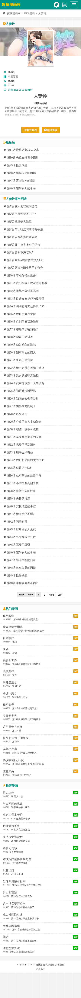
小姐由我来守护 (13, 815)
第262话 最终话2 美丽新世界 (26, 663)
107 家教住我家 (20, 862)
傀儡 (5, 649)
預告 (14, 674)
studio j (11, 72)
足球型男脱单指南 (14, 881)
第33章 (15, 741)
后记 (14, 652)
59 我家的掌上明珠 (20, 807)
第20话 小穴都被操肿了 (22, 907)
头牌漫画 (49, 964)
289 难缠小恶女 (20, 697)
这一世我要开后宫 (14, 903)
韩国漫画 (29, 13)
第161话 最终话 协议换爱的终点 (28, 763)
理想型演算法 (11, 948)
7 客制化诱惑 (16, 851)
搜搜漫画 (40, 964)
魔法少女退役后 (13, 837)
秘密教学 (8, 616)
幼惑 (5, 937)
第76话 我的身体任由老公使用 (27, 885)
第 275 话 (16, 730)
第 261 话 (16, 685)
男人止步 (8, 792)
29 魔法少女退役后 (20, 840)
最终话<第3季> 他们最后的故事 (28, 630)
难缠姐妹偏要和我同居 (17, 859)
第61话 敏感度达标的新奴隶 (26, 929)
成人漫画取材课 (13, 914)
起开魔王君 (10, 682)
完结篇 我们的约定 (21, 774)
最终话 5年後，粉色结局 (24, 752)
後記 (14, 641)
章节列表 (31, 130)
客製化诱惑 (10, 848)
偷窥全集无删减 (13, 627)
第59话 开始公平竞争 (21, 896)
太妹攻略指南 (11, 926)
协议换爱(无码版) (13, 760)
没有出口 (8, 870)
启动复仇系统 (11, 826)
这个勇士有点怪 (13, 727)
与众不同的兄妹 (13, 804)
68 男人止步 (17, 796)
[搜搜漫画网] (12, 4)
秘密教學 (8, 704)
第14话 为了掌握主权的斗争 (25, 918)
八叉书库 (40, 968)
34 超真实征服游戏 (20, 829)
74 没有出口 (17, 873)
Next (51, 594)
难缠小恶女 (10, 693)
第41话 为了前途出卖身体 (24, 940)
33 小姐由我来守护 (20, 818)
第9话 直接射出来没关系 (22, 951)
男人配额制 (10, 892)
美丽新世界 (10, 660)
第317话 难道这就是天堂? (26, 619)
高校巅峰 (8, 671)
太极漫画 (59, 964)
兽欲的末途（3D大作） (17, 738)
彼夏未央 (8, 771)
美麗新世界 (10, 716)
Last (60, 594)
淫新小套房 (10, 749)
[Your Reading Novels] (64, 4)
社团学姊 (8, 638)
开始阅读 (52, 130)
